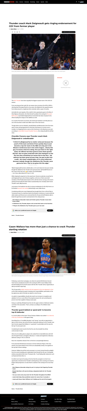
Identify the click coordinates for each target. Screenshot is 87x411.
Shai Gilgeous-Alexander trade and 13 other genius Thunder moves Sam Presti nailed (31, 200)
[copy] (19, 32)
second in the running (23, 188)
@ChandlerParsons (46, 169)
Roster (37, 2)
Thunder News (19, 388)
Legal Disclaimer (71, 401)
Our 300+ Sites (58, 399)
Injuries (42, 2)
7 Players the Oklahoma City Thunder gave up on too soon (28, 205)
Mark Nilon (14, 29)
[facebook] (76, 1)
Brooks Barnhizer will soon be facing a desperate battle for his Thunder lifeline (31, 371)
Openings (31, 399)
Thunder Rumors (20, 215)
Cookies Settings (45, 404)
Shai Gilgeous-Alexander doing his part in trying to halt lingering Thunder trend (32, 368)
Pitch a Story (14, 401)
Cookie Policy (58, 401)
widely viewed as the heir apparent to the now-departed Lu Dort (37, 289)
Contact (43, 399)
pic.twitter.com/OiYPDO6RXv (34, 171)
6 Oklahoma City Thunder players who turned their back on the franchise (32, 203)
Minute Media (10, 407)
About (12, 399)
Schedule (26, 2)
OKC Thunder (17, 100)
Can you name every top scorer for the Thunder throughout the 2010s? (31, 374)
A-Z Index (31, 404)
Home (13, 215)
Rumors (21, 2)
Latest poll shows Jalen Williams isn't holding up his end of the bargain (32, 379)
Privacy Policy (32, 401)
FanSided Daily (71, 399)
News (17, 2)
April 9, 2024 (31, 173)
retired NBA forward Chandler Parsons (28, 131)
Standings (32, 2)
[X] (79, 1)
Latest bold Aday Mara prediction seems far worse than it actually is (31, 377)
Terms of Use (44, 401)
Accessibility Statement (17, 404)
